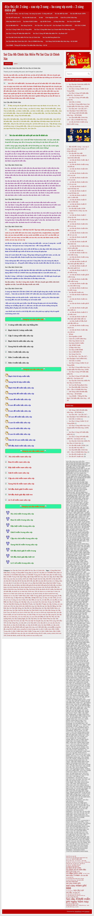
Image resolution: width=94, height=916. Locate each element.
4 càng (13, 572)
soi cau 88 (53, 600)
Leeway (87, 911)
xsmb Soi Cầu (21, 635)
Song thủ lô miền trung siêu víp (24, 544)
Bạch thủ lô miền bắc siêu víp (20, 341)
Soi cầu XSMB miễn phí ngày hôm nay (22, 627)
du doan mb (40, 587)
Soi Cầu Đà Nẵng (50, 606)
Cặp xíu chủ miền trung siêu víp (24, 538)
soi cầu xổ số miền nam (33, 625)
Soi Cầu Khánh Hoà (35, 610)
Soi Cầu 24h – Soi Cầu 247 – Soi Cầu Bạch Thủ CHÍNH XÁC (53, 25)
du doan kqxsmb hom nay (27, 587)
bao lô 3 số (37, 572)
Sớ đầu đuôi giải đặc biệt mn (20, 494)
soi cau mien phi (23, 616)
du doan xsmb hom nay (50, 593)
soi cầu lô (13, 612)
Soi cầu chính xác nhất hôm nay (23, 606)
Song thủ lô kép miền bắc (19, 382)
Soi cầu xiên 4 (42, 623)
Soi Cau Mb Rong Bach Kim (51, 37)
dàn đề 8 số (44, 581)
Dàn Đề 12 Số (50, 579)
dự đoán (17, 585)
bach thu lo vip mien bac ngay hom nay (76, 857)
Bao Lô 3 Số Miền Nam (49, 572)
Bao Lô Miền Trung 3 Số (11, 577)
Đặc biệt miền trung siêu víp (23, 526)
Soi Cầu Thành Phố (43, 618)
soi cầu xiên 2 (23, 623)
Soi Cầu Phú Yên (49, 616)
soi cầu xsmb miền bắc (72, 897)
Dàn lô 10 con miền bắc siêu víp (21, 440)
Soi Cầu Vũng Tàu (12, 623)
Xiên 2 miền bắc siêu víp (18, 352)
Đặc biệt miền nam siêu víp (19, 467)
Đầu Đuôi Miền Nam (39, 583)
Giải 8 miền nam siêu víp (18, 473)
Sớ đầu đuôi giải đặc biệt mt (23, 557)
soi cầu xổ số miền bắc (17, 625)
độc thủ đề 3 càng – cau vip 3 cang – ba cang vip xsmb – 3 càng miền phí (44, 8)
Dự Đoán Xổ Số (34, 589)
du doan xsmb (37, 593)
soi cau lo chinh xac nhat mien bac (45, 612)
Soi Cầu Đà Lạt (39, 606)
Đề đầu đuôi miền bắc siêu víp (21, 446)
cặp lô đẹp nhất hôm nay (35, 577)
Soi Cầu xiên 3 (32, 623)
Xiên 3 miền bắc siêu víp (18, 357)
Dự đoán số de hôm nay (72, 866)
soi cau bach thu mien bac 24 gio (41, 602)
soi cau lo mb (40, 614)
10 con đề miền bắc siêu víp (20, 417)
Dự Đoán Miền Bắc (51, 587)
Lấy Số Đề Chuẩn (45, 21)
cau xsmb (18, 579)
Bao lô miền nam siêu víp (19, 462)
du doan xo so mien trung (77, 862)
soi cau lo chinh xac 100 (25, 612)
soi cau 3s (38, 600)
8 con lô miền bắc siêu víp (19, 434)
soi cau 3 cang (10, 600)
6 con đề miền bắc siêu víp (19, 405)
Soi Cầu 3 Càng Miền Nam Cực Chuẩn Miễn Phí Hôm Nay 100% (54, 29)
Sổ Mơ (41, 17)
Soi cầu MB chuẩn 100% (78, 13)
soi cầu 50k (45, 600)
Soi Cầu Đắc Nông (15, 608)
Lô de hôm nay (8, 598)
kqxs (55, 596)
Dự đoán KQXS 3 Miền (30, 21)
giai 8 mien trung (48, 596)
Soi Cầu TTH (24, 621)
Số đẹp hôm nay (36, 598)
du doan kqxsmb (12, 587)
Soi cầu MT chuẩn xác (13, 17)
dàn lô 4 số (12, 583)
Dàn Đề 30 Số (19, 581)
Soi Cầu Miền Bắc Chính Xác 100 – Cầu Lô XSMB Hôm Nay (24, 41)
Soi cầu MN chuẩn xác (29, 17)
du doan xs (28, 593)
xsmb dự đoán (11, 635)
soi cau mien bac (11, 616)
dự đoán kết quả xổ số (27, 585)
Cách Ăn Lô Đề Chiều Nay (68, 17)
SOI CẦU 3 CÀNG (80, 25)
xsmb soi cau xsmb (32, 635)
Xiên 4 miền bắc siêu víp (18, 363)
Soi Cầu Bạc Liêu (24, 602)
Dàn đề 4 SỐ (28, 581)
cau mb (12, 579)
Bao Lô (31, 572)
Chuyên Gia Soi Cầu (39, 579)
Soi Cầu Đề (25, 608)
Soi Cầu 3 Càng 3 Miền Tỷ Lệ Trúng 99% (19, 29)
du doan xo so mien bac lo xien (48, 591)
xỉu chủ (22, 633)
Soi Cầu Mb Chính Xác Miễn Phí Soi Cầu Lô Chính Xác (23, 37)
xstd (40, 635)
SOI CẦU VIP (78, 890)
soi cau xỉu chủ (52, 623)
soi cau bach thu (69, 877)
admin (16, 63)
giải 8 (40, 596)
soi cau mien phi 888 (36, 616)
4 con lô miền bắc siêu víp (19, 422)
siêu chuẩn (25, 282)
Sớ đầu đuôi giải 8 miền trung (23, 551)
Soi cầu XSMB (45, 625)
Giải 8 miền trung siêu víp (21, 532)
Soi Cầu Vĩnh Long (50, 621)
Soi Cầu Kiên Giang (49, 610)
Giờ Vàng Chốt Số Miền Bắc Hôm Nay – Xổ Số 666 (61, 41)
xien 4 (39, 631)
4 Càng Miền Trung (22, 572)
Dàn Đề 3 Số (10, 581)
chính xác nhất (27, 579)
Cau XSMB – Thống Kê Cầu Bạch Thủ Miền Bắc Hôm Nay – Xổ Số (26, 45)
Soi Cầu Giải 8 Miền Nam (49, 608)
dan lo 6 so (28, 583)
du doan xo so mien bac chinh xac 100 (24, 591)
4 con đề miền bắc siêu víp (19, 399)
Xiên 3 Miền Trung (30, 631)
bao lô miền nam (43, 575)
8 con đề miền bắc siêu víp (19, 411)
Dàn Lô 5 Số (20, 583)
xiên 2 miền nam (45, 629)
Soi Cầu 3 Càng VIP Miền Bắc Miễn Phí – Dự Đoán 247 (50, 33)
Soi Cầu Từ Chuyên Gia (35, 621)
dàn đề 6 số (36, 581)
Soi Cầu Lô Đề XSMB (73, 21)
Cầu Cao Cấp (48, 577)
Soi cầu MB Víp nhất (61, 13)
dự (13, 585)
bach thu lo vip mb (71, 856)
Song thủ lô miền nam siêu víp (21, 484)
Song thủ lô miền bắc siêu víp (20, 346)
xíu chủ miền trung (32, 633)
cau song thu (78, 860)
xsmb (49, 633)
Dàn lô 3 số (69, 863)
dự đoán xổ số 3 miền (47, 589)
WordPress (78, 911)
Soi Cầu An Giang (12, 602)
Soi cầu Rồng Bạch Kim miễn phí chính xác (75, 895)
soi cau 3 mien (21, 600)
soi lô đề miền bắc (41, 627)
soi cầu (44, 598)
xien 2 (38, 629)
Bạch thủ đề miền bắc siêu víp (21, 388)
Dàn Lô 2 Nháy (54, 581)
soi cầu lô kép (31, 614)
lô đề (59, 596)
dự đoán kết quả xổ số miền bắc (45, 585)
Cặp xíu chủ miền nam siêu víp (21, 478)
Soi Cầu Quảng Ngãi (18, 618)
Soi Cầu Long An (51, 614)
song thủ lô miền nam (13, 629)
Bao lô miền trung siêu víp (22, 520)
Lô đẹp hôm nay (19, 598)
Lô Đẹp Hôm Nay (59, 21)
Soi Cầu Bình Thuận (39, 604)
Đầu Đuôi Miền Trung (53, 583)
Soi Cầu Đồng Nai (35, 608)
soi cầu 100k (52, 598)
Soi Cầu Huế (16, 610)
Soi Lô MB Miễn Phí (12, 25)
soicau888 (50, 627)
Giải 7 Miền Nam (20, 596)
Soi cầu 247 (76, 892)
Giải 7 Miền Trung (32, 596)
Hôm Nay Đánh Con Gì (13, 21)
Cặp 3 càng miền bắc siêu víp (20, 335)
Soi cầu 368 (30, 600)
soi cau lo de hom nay (19, 614)
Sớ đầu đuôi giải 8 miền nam (20, 489)
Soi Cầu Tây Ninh (31, 618)
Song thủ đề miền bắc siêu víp (21, 393)
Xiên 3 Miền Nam (18, 631)
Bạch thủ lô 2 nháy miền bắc (20, 330)
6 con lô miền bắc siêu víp (19, 428)
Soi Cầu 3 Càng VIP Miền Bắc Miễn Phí (18, 33)
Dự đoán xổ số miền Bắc (76, 869)
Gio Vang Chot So (26, 25)
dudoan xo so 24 (9, 596)
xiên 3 (10, 631)
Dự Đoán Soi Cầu (22, 589)
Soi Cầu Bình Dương (12, 604)
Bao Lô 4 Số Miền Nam (14, 575)
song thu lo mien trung (27, 629)
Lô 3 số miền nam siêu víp (19, 500)
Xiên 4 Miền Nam (46, 631)
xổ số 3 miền (42, 633)
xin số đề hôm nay (14, 633)
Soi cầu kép (25, 610)
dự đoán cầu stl (76, 865)
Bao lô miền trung (55, 575)
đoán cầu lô (7, 585)
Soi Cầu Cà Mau (52, 604)
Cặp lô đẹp (23, 577)
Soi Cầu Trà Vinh (13, 621)
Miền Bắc (28, 598)
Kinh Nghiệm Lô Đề (52, 17)
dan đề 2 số (68, 862)
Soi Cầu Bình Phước (26, 604)
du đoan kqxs (87, 862)
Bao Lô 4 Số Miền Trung (30, 575)
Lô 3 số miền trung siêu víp (22, 563)
